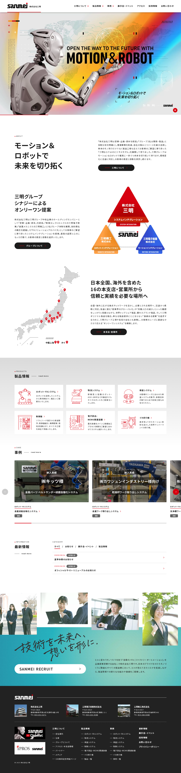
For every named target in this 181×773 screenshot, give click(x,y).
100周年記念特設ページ (66, 759)
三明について (80, 5)
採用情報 (153, 5)
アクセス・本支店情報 (64, 746)
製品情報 (96, 5)
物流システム (89, 738)
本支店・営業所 (110, 331)
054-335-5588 (92, 715)
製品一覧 (88, 759)
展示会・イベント (125, 5)
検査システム (89, 742)
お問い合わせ (167, 5)
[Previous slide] (5, 492)
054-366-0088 (144, 715)
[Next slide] (176, 492)
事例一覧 (117, 759)
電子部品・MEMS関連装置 (95, 750)
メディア (59, 754)
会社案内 (59, 733)
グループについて (34, 245)
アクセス (141, 5)
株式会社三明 (36, 706)
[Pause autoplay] (175, 110)
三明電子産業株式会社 (92, 706)
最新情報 (143, 728)
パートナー (60, 750)
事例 (109, 5)
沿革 (57, 738)
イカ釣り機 (88, 754)
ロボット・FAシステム (93, 733)
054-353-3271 (40, 715)
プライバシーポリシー (149, 746)
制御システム (89, 746)
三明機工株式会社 (141, 706)
